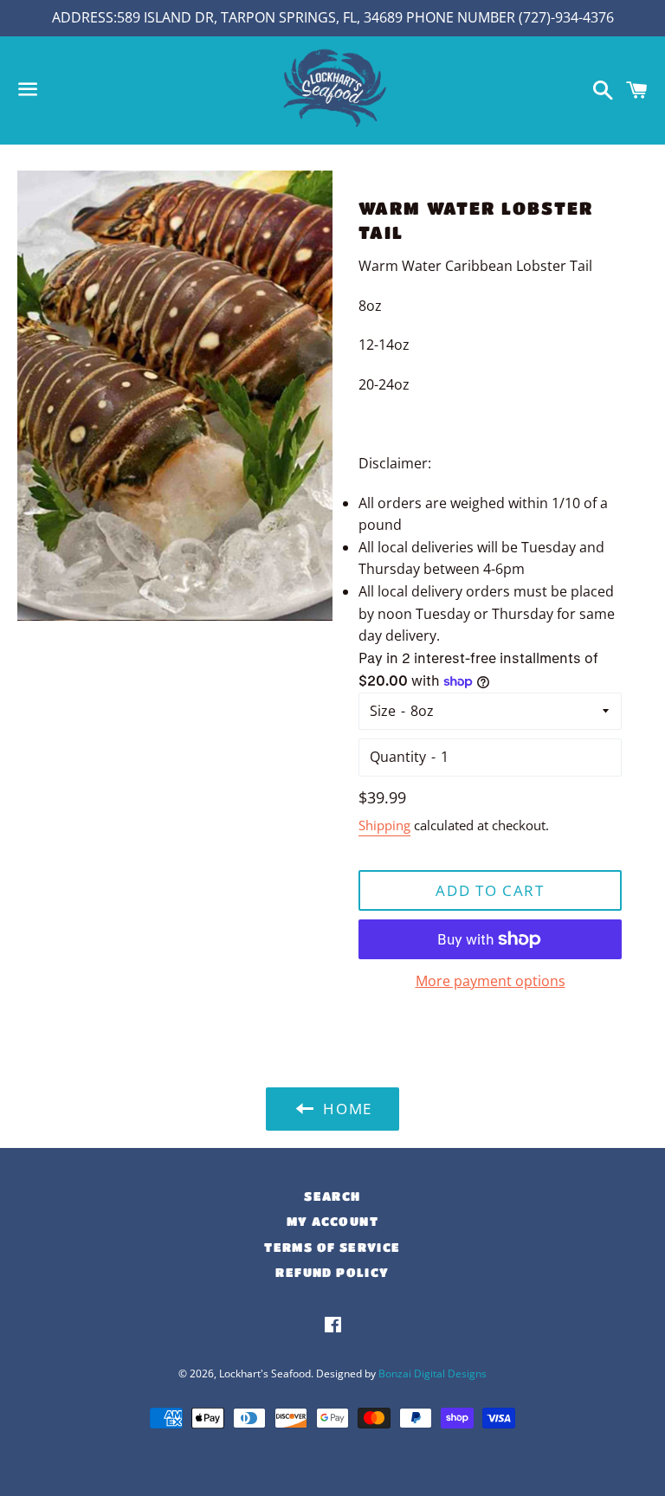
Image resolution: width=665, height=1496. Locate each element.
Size (383, 710)
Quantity (398, 756)
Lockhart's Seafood (265, 1373)
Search (332, 1196)
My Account (332, 1221)
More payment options (490, 980)
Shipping (384, 825)
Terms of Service (332, 1247)
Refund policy (332, 1272)
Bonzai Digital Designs (432, 1373)
